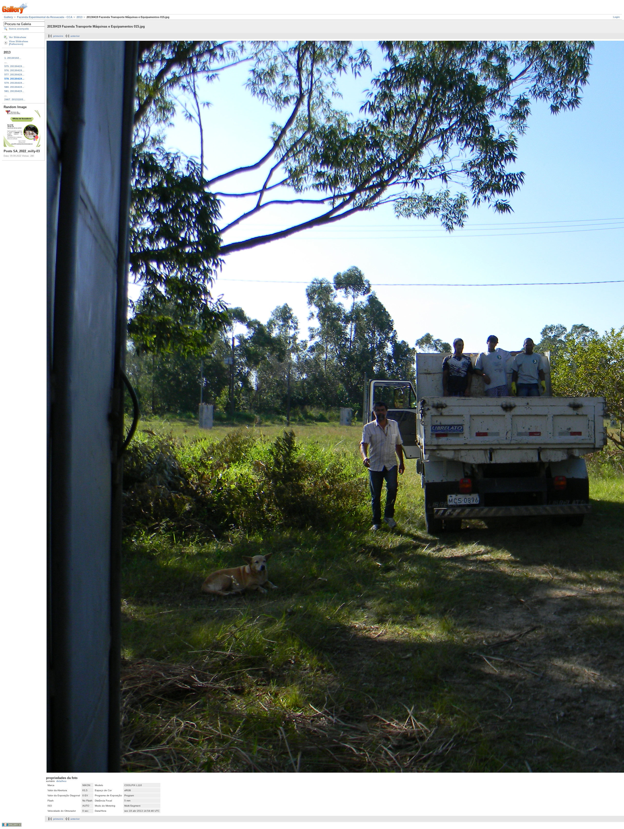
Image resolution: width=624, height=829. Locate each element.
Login (616, 17)
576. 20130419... (14, 70)
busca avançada (19, 28)
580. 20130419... (14, 87)
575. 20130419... (14, 66)
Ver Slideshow (17, 37)
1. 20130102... (12, 58)
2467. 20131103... (14, 99)
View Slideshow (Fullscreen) (18, 42)
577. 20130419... (14, 74)
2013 (79, 17)
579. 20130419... (14, 82)
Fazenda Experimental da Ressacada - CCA (44, 17)
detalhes (61, 781)
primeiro (58, 36)
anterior (75, 36)
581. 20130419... (14, 91)
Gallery (8, 17)
